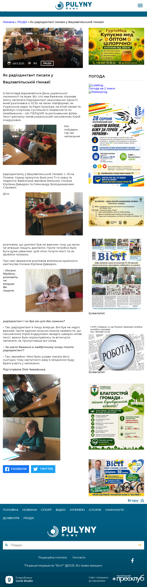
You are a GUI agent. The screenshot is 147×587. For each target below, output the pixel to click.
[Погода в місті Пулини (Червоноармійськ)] (116, 85)
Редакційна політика (52, 557)
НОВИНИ (29, 510)
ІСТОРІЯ (95, 510)
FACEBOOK (19, 469)
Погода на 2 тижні (102, 88)
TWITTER (46, 469)
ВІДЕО (61, 510)
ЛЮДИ (47, 63)
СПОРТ (46, 510)
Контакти (79, 557)
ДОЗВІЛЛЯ (11, 518)
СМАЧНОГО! (114, 510)
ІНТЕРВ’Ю (77, 510)
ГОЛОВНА (10, 510)
